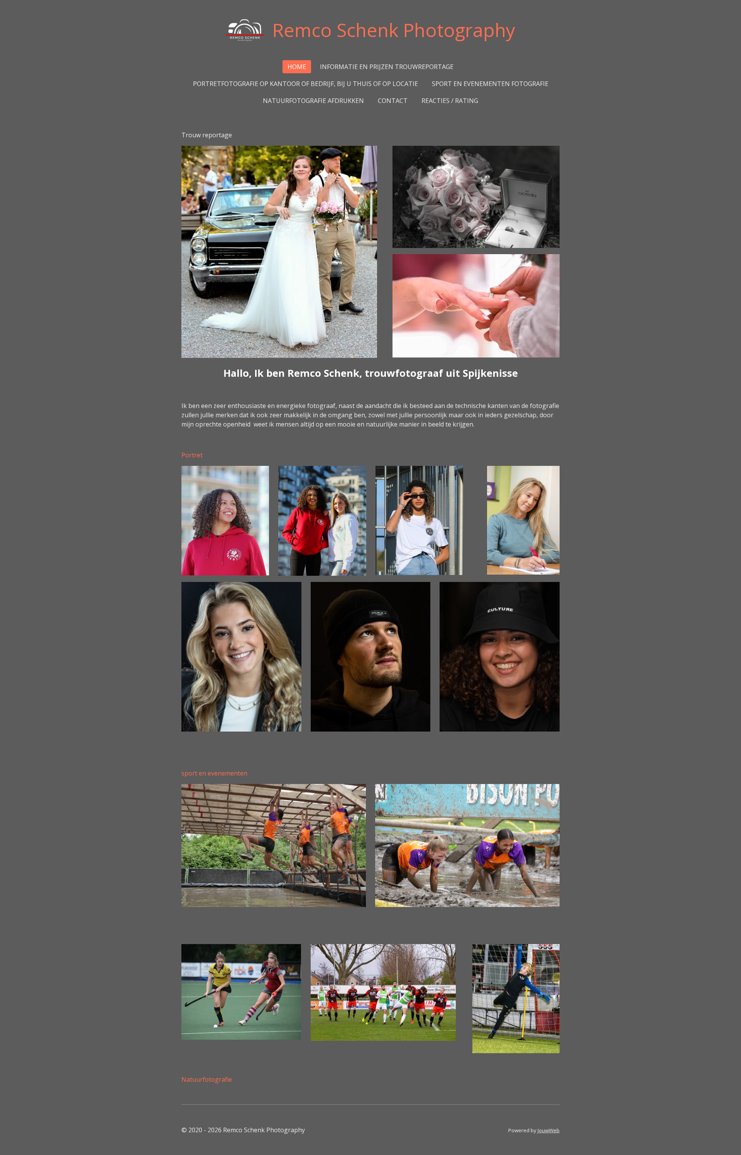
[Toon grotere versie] (225, 520)
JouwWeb (549, 1130)
